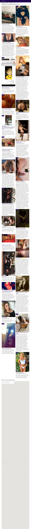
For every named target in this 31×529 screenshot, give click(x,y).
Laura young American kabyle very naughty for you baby (8, 291)
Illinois (14, 2)
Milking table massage (5, 2)
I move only (18, 47)
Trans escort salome (20, 76)
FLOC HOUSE (4, 1)
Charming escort (19, 26)
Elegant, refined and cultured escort (22, 293)
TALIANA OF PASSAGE (6, 42)
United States (11, 2)
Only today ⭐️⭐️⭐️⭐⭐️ (21, 258)
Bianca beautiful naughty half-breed (22, 333)
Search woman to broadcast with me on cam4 (7, 87)
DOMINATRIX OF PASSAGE (7, 203)
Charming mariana (19, 372)
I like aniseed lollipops (6, 108)
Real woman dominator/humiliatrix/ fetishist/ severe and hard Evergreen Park (8, 128)
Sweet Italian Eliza (5, 24)
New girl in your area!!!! (6, 245)
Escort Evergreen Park (6, 348)
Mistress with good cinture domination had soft (7, 150)
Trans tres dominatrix (20, 181)
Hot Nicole (4, 276)
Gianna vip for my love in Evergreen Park (21, 142)
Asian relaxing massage (20, 228)
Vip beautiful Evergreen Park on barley (22, 113)
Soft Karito (4, 226)
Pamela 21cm (4, 173)
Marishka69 (4, 317)
